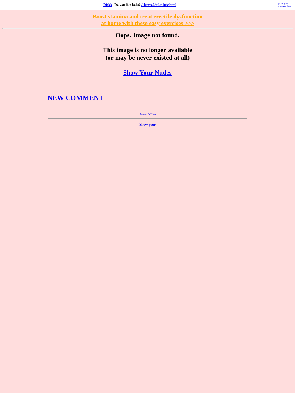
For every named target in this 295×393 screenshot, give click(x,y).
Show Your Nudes (147, 72)
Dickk (107, 5)
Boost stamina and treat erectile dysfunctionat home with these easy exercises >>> (148, 19)
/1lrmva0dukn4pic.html (158, 5)
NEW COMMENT (75, 98)
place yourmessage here (284, 4)
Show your (147, 125)
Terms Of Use (148, 114)
